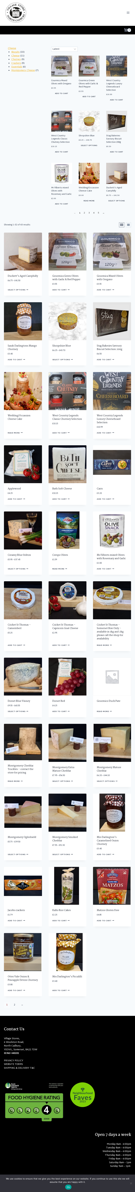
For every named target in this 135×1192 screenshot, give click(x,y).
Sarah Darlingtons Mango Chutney (22, 347)
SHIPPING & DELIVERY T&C (19, 1068)
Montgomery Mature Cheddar (109, 769)
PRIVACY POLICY (13, 1061)
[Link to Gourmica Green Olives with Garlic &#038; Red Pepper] (89, 66)
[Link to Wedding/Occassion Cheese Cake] (89, 173)
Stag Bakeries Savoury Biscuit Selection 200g (114, 139)
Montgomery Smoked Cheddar (65, 839)
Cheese (12, 48)
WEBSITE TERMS (13, 1064)
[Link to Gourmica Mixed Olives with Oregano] (61, 66)
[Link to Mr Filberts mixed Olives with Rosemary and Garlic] (61, 173)
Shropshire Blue (86, 136)
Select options (89, 145)
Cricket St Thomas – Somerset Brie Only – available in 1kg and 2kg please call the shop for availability (110, 632)
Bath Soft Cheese (62, 489)
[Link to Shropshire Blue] (89, 121)
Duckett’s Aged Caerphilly (114, 189)
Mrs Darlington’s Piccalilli (67, 977)
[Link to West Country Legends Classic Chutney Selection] (61, 121)
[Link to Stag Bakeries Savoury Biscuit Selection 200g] (116, 121)
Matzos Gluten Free (108, 910)
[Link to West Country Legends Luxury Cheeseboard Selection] (116, 66)
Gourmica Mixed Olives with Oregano (61, 82)
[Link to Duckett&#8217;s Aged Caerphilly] (116, 173)
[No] (131, 1183)
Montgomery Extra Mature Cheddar (63, 769)
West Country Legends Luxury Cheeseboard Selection (114, 85)
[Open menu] (128, 12)
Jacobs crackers (16, 910)
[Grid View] (121, 224)
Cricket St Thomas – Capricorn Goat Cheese (65, 626)
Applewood (14, 489)
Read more (89, 200)
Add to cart (61, 93)
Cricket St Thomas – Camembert (19, 626)
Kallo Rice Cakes (61, 910)
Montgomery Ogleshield (22, 837)
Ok (68, 1187)
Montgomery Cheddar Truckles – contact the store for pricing (20, 769)
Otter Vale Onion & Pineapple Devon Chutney (23, 978)
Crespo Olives (60, 555)
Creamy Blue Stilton (19, 555)
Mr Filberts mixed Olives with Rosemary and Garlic (61, 191)
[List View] (128, 224)
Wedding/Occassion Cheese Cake (89, 189)
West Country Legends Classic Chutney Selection (60, 139)
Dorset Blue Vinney (19, 701)
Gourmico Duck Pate (108, 701)
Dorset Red (58, 701)
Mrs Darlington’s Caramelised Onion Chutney (108, 840)
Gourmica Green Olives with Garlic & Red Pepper (88, 84)
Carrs (100, 489)
